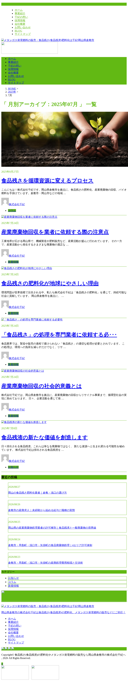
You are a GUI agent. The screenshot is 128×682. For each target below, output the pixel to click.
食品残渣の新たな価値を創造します (44, 437)
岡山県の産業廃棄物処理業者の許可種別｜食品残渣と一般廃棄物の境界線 (52, 527)
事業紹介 (20, 13)
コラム (12, 210)
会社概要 (20, 24)
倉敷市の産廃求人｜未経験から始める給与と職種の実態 (41, 510)
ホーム (19, 10)
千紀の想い (21, 17)
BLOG (18, 30)
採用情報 (20, 20)
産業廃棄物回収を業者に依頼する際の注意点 (55, 232)
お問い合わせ (23, 27)
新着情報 (13, 261)
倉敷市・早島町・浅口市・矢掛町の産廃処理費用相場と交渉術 (45, 562)
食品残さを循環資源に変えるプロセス (47, 181)
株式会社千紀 (17, 204)
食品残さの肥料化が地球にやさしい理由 (50, 283)
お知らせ (13, 467)
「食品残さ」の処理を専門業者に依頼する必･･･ (59, 335)
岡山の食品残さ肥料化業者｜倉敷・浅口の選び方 (37, 492)
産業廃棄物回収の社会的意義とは (41, 386)
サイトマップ (23, 34)
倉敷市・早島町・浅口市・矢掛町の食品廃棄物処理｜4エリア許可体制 (50, 545)
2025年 (12, 91)
